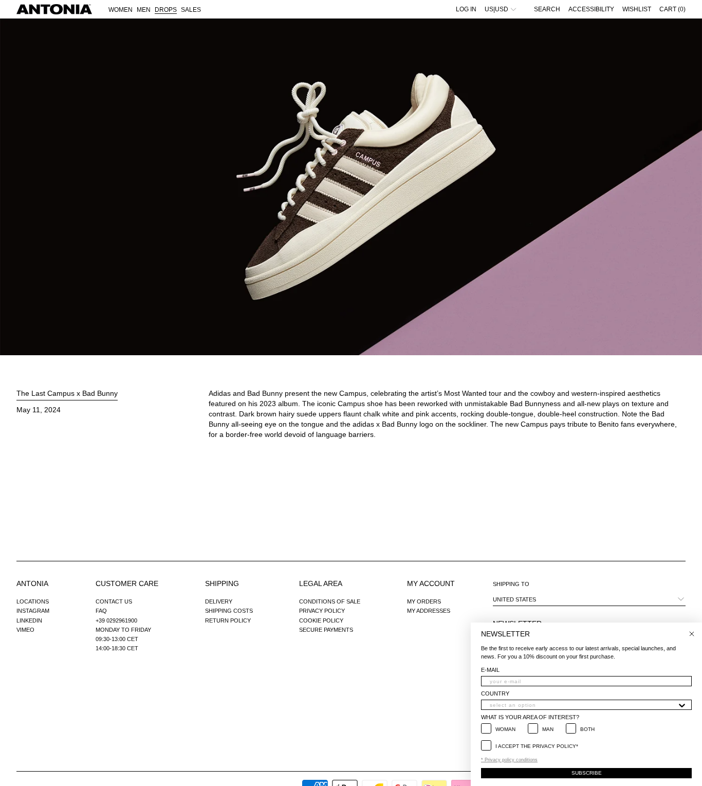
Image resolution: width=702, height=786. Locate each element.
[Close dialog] (692, 634)
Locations (32, 601)
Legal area (320, 583)
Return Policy (228, 620)
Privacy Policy (322, 611)
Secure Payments (326, 630)
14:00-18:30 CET (117, 648)
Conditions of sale (329, 601)
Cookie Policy (321, 620)
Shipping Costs (229, 611)
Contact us (114, 601)
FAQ (101, 611)
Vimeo (25, 630)
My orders (424, 601)
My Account (431, 583)
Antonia (32, 583)
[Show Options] (682, 704)
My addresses (428, 611)
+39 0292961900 (116, 620)
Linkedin (29, 620)
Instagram (32, 611)
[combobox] (583, 704)
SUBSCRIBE (586, 773)
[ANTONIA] (54, 9)
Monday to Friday (123, 630)
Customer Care (127, 583)
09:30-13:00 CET (117, 639)
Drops (166, 9)
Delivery (218, 601)
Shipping (222, 583)
